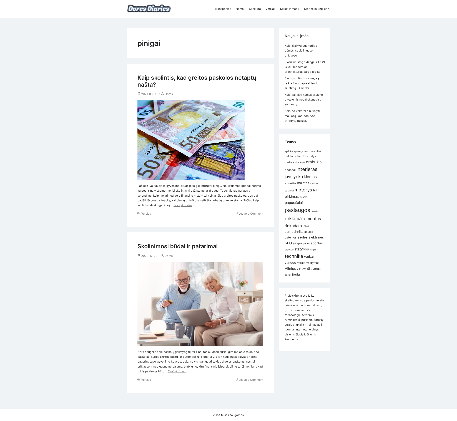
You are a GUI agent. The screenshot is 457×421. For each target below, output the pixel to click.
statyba (289, 249)
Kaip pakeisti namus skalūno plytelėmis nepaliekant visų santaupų (304, 99)
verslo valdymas (308, 263)
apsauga (298, 151)
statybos (302, 249)
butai (297, 156)
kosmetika (290, 183)
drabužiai (314, 162)
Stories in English (315, 9)
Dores (169, 94)
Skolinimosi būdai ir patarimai (177, 246)
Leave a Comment (251, 213)
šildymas (314, 269)
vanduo (290, 263)
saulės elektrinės (311, 237)
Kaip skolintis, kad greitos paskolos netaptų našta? (196, 81)
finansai (290, 170)
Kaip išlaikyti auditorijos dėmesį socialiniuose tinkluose (301, 50)
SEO (288, 243)
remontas (312, 218)
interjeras (307, 169)
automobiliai (312, 151)
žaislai (288, 275)
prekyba (314, 211)
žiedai (296, 274)
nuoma (303, 197)
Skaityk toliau (183, 205)
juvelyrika (294, 176)
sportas (317, 243)
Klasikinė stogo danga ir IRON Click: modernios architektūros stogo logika (305, 66)
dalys (312, 156)
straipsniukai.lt (294, 324)
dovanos (300, 162)
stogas (313, 250)
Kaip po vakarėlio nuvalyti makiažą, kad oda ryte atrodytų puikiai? (302, 115)
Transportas (223, 9)
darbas (289, 162)
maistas (303, 183)
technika (294, 256)
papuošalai (294, 203)
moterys (303, 189)
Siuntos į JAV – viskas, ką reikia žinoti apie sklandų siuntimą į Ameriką (302, 83)
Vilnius (290, 268)
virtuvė (301, 269)
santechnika (294, 231)
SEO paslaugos (301, 243)
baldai (289, 156)
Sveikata (255, 9)
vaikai (309, 256)
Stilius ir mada (289, 9)
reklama (293, 218)
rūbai (306, 226)
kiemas (310, 176)
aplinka (289, 151)
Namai (240, 9)
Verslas (270, 9)
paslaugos (297, 210)
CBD (305, 156)
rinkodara (293, 225)
